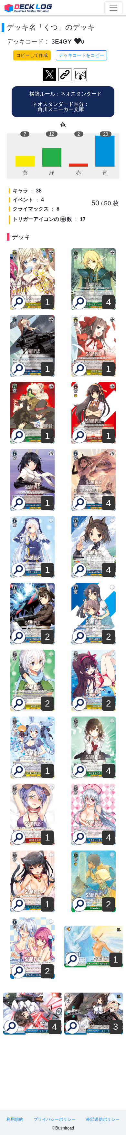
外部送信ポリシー (103, 1119)
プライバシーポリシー (55, 1119)
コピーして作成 (32, 55)
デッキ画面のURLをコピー (64, 74)
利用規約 (14, 1119)
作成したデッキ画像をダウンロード (80, 74)
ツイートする (49, 74)
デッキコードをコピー (81, 55)
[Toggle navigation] (113, 7)
